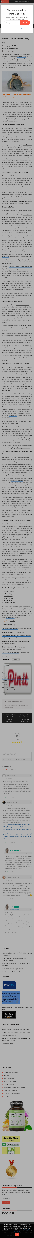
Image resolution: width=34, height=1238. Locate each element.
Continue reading (17, 28)
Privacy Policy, (24, 1230)
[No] (32, 1230)
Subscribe (25, 23)
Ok (17, 1234)
